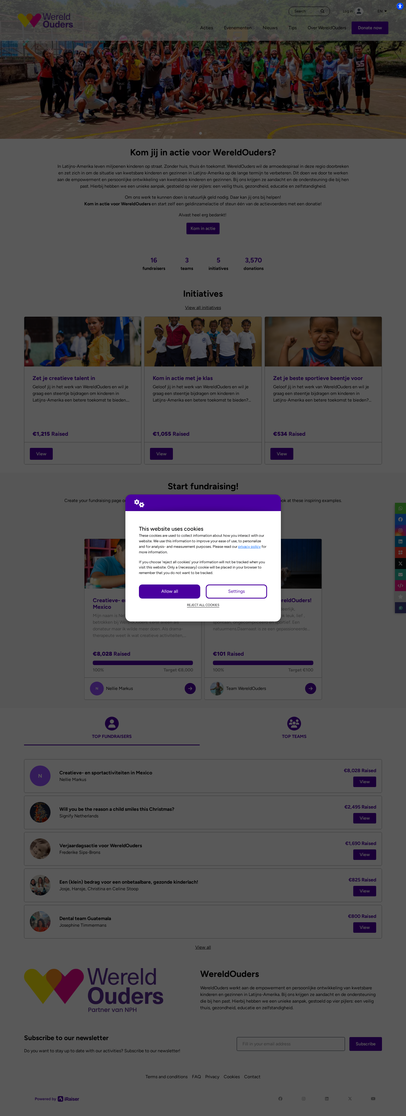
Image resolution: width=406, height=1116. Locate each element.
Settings (236, 591)
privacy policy (249, 546)
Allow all (169, 591)
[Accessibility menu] (400, 6)
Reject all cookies (203, 605)
